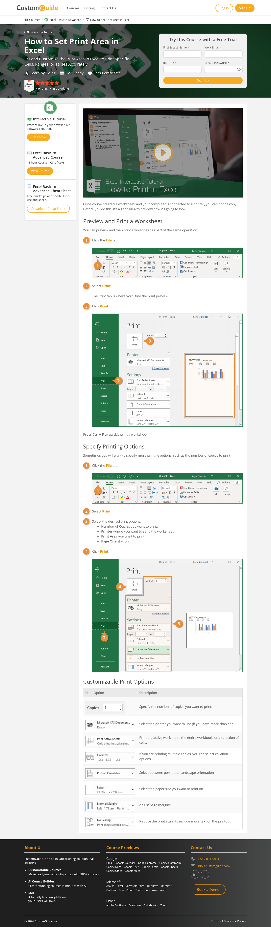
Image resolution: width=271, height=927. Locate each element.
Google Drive (131, 867)
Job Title (169, 62)
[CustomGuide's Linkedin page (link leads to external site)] (195, 874)
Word (163, 890)
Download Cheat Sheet (48, 208)
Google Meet (132, 871)
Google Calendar (125, 863)
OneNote (166, 886)
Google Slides (114, 871)
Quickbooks (150, 905)
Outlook (111, 890)
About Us (33, 847)
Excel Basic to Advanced (65, 20)
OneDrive (152, 886)
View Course (40, 171)
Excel (120, 886)
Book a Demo (208, 889)
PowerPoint (126, 890)
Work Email (213, 47)
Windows (151, 890)
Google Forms (150, 867)
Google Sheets (169, 867)
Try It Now (38, 137)
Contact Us (108, 8)
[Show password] (239, 69)
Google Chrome (147, 863)
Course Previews (122, 847)
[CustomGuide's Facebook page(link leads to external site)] (205, 874)
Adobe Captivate (116, 905)
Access (110, 886)
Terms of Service (222, 921)
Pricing (89, 8)
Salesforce (135, 905)
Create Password (217, 62)
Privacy (242, 921)
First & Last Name (176, 47)
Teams (139, 890)
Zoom (163, 905)
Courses (73, 8)
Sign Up (245, 8)
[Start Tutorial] (163, 153)
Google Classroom (170, 863)
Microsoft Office (135, 886)
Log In (224, 8)
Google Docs (113, 867)
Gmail (109, 863)
